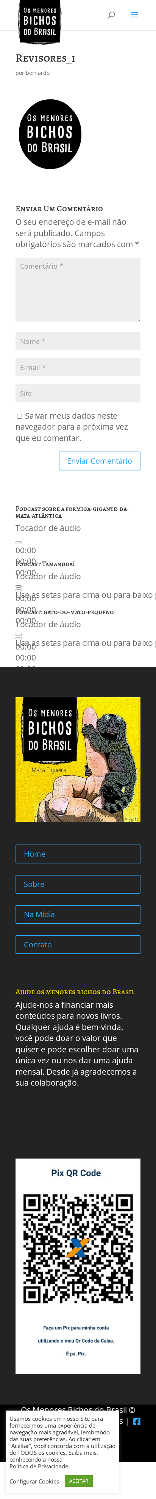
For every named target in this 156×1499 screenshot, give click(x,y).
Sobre (34, 884)
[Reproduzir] (19, 542)
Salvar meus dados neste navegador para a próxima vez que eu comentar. (72, 426)
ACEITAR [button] (78, 1480)
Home (34, 854)
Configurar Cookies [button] (34, 1481)
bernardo (38, 72)
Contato (38, 944)
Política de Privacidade (38, 1466)
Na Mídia (39, 914)
